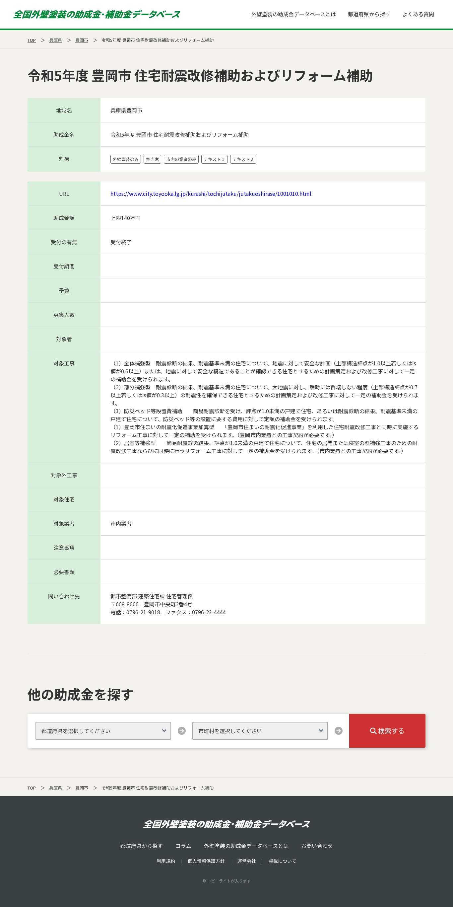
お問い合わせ (317, 846)
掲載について (282, 861)
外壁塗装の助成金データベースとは (293, 14)
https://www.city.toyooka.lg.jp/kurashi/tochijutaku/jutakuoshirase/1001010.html (210, 193)
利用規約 (166, 861)
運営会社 (246, 861)
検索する (391, 730)
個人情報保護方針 (206, 861)
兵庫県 (55, 40)
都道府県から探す (369, 14)
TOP (32, 40)
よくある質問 (418, 14)
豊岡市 (81, 40)
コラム (183, 846)
